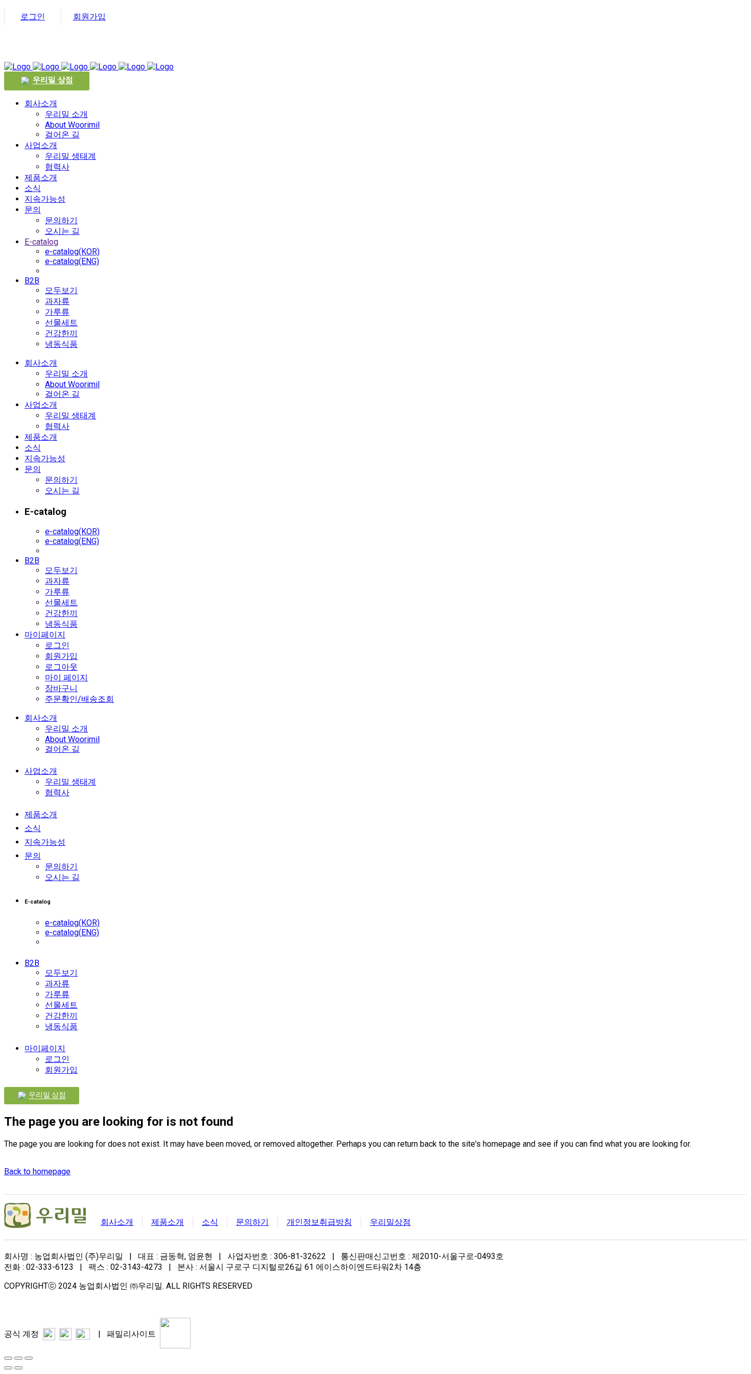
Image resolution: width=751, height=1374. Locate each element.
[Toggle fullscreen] (18, 1358)
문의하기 (252, 1222)
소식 (210, 1222)
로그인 (32, 16)
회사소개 (117, 1222)
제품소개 (167, 1222)
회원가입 (89, 16)
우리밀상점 (390, 1222)
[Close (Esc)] (8, 1358)
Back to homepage (37, 1171)
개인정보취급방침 (319, 1222)
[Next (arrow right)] (18, 1367)
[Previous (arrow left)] (8, 1367)
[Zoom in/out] (29, 1358)
